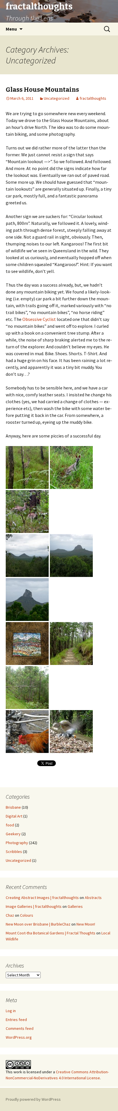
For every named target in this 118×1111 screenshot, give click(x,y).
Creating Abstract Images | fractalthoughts (42, 897)
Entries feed (16, 1019)
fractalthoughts (93, 98)
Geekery (13, 833)
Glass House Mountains (42, 89)
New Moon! (85, 924)
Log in (11, 1010)
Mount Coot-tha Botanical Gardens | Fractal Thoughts (50, 933)
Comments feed (20, 1028)
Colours (26, 915)
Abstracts (93, 897)
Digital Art (14, 816)
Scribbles (14, 851)
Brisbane (13, 807)
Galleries (75, 906)
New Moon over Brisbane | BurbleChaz (38, 924)
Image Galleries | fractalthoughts (34, 906)
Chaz (10, 915)
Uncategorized (56, 98)
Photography (17, 842)
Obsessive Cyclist (39, 319)
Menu (11, 29)
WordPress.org (19, 1037)
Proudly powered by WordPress (33, 1099)
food (10, 825)
